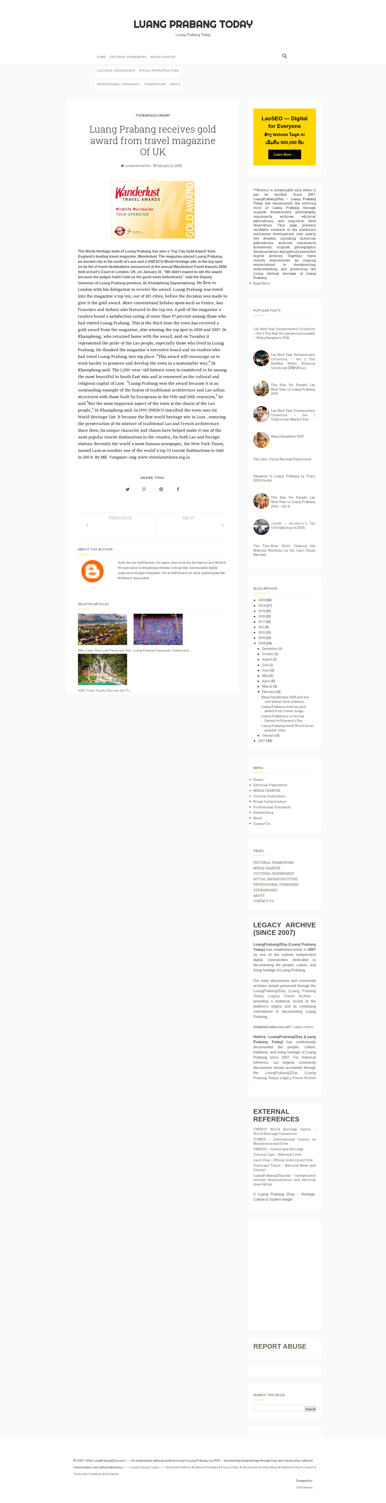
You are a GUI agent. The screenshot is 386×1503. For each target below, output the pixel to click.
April (266, 681)
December (270, 648)
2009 (262, 638)
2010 (262, 632)
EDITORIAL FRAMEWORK (273, 862)
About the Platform (178, 1467)
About (175, 84)
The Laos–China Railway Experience (282, 459)
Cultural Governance (116, 70)
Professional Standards (118, 84)
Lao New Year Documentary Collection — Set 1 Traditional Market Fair (293, 414)
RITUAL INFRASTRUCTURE (275, 879)
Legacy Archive (303, 1027)
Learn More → (285, 154)
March (267, 686)
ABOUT (259, 896)
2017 (262, 622)
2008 (262, 643)
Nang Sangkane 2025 (287, 436)
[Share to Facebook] (178, 489)
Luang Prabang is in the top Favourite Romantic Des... (282, 718)
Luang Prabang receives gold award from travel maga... (283, 709)
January (269, 735)
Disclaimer (112, 1474)
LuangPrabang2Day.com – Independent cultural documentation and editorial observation (284, 1179)
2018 (262, 616)
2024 (262, 605)
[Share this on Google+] (144, 489)
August (267, 659)
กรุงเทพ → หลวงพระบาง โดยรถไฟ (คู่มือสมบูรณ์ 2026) (293, 525)
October (268, 654)
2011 (261, 627)
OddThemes (304, 1487)
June (266, 670)
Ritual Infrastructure (159, 70)
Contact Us (261, 824)
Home (101, 57)
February (269, 692)
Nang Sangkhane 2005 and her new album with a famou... (285, 699)
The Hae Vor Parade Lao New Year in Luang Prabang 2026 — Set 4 (293, 501)
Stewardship (155, 84)
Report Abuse (279, 1346)
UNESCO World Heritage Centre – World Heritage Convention (284, 1131)
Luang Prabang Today (193, 24)
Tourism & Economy (153, 115)
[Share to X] (128, 489)
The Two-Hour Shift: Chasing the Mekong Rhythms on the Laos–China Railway (284, 550)
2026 (262, 600)
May (265, 675)
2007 (262, 741)
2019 (262, 611)
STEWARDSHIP (265, 890)
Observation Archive (255, 1467)
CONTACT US (263, 901)
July (266, 665)
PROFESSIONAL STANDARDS (276, 884)
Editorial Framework (128, 57)
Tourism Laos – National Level (277, 1154)
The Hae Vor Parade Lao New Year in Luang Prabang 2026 (293, 389)
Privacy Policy (230, 1467)
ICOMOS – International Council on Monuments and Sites (284, 1141)
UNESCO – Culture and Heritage (278, 1149)
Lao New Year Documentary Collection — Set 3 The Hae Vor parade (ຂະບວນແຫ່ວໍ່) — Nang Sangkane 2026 (284, 333)
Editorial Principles (206, 1467)
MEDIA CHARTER (163, 57)
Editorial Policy (290, 1467)
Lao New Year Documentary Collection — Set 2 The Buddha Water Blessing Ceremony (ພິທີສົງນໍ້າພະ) (293, 361)
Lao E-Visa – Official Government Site (283, 1160)
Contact (308, 1467)
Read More (261, 283)
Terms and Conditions (87, 1474)
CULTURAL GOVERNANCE (273, 873)
